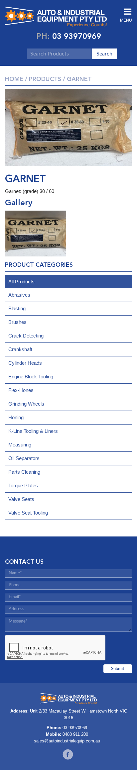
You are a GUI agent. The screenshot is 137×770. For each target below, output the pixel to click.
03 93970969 (76, 36)
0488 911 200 (75, 734)
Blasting (17, 308)
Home (14, 79)
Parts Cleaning (24, 472)
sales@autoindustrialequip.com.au (67, 740)
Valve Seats (21, 499)
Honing (16, 417)
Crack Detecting (26, 335)
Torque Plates (23, 485)
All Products (21, 281)
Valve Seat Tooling (28, 513)
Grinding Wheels (26, 404)
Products (45, 79)
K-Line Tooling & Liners (33, 431)
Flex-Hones (21, 390)
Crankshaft (20, 349)
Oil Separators (24, 458)
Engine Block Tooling (30, 376)
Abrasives (19, 295)
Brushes (17, 322)
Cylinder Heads (25, 363)
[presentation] (55, 648)
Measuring (19, 444)
